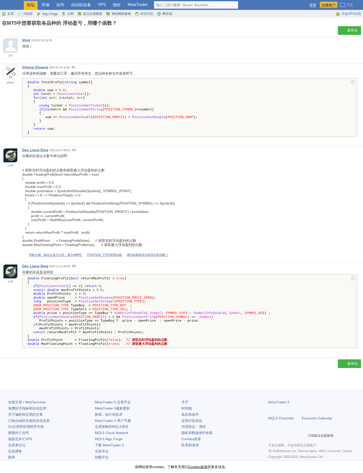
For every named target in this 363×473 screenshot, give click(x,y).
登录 (312, 5)
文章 (10, 14)
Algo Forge (50, 14)
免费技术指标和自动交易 (27, 408)
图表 (11, 457)
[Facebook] (271, 436)
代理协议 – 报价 (194, 427)
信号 (60, 5)
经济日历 (146, 14)
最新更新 (112, 408)
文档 (70, 14)
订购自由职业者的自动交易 (29, 421)
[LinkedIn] (303, 436)
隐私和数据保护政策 (197, 433)
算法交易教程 (92, 14)
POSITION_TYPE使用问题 (104, 255)
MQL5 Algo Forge (108, 439)
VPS (102, 4)
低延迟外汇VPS (20, 439)
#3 (74, 266)
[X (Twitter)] (287, 436)
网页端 (167, 14)
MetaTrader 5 (278, 402)
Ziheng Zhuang (35, 67)
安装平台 (102, 451)
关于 (185, 402)
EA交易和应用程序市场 (26, 427)
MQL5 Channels (281, 418)
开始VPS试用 (351, 14)
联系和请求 (190, 445)
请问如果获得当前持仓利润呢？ (147, 255)
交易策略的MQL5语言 (112, 427)
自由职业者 (81, 5)
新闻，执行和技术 (108, 414)
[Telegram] (279, 436)
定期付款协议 (192, 421)
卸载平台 (102, 457)
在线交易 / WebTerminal (26, 402)
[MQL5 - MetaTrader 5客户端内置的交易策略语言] (12, 5)
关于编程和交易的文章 (25, 414)
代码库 (28, 14)
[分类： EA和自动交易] (9, 32)
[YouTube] (295, 436)
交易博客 (15, 451)
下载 (109, 445)
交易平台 (113, 402)
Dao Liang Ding (35, 150)
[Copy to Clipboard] (353, 82)
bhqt (26, 40)
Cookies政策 (191, 439)
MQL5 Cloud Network (111, 433)
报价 (117, 5)
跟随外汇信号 (18, 433)
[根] (3, 32)
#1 (74, 67)
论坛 (31, 5)
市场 (45, 5)
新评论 (352, 30)
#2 (74, 150)
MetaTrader (138, 4)
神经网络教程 (121, 14)
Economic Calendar (317, 418)
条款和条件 (190, 414)
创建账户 (329, 5)
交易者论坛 (16, 445)
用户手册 (113, 421)
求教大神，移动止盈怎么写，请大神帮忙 (55, 255)
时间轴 (187, 408)
